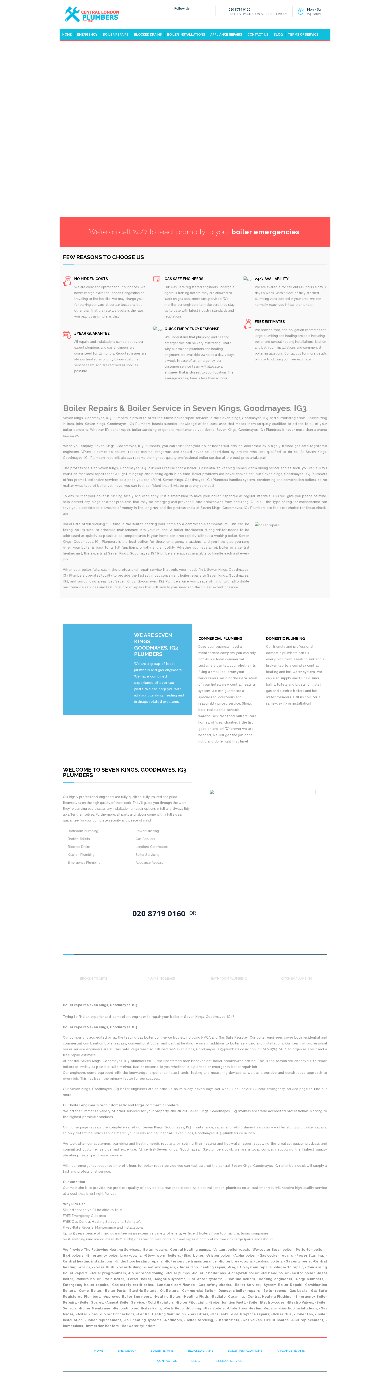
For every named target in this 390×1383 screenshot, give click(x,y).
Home (67, 34)
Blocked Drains (148, 34)
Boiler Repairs (116, 34)
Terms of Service (303, 34)
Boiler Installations (186, 34)
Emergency (87, 34)
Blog (278, 34)
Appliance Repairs (226, 34)
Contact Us (257, 34)
